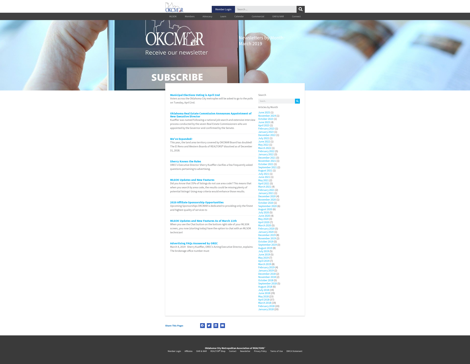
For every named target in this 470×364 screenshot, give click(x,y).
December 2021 (267, 157)
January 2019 (266, 270)
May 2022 (263, 144)
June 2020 (264, 215)
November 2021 (267, 160)
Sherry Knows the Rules (185, 161)
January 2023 (266, 132)
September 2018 (267, 283)
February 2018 (266, 306)
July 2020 (263, 212)
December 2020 (267, 196)
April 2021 (263, 183)
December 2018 (267, 273)
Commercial (258, 16)
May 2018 (263, 296)
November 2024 (267, 115)
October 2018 (265, 280)
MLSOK (173, 16)
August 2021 (265, 170)
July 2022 (263, 138)
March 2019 (264, 264)
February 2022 (266, 151)
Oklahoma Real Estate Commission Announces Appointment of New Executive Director (211, 115)
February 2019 (266, 267)
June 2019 (264, 254)
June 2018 (264, 293)
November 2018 (267, 277)
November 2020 (267, 199)
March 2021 (264, 186)
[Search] (301, 9)
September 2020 (267, 206)
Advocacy (207, 16)
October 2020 (265, 202)
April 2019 (263, 261)
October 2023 (265, 119)
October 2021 (265, 164)
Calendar (239, 16)
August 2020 (265, 209)
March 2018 (264, 302)
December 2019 (267, 235)
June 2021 (264, 177)
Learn (223, 16)
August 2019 (265, 248)
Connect (296, 16)
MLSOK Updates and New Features (192, 180)
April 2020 (263, 222)
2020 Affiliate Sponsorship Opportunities (197, 202)
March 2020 (264, 225)
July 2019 (263, 251)
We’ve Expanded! (181, 139)
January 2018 (266, 309)
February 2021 (266, 190)
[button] (202, 325)
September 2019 (267, 244)
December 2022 (267, 135)
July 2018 (263, 290)
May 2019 (263, 257)
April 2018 (263, 299)
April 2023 (263, 125)
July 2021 (263, 173)
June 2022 (264, 141)
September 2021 (267, 167)
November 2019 (267, 238)
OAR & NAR (278, 16)
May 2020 (263, 219)
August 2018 (265, 286)
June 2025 (264, 112)
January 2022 (266, 154)
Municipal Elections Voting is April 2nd (195, 95)
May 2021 (263, 180)
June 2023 (264, 122)
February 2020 (266, 228)
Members (189, 16)
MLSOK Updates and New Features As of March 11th (203, 221)
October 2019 (265, 241)
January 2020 (266, 232)
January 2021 (266, 193)
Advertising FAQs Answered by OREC (194, 243)
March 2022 (264, 148)
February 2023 (266, 128)
